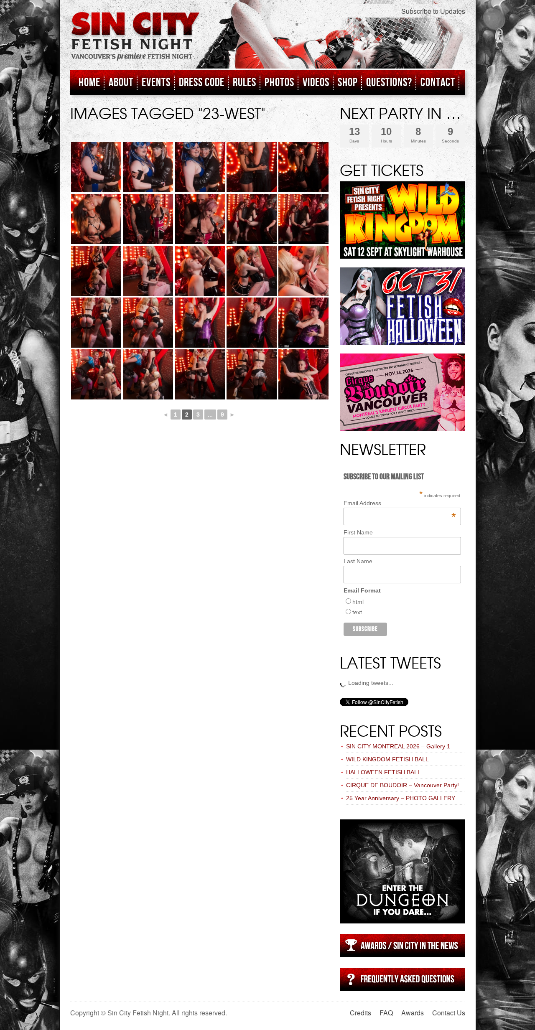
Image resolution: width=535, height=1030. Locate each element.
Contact (437, 82)
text (357, 612)
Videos (316, 82)
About (121, 82)
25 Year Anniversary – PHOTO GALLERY (400, 798)
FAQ (386, 1012)
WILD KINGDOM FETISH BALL (387, 759)
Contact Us (448, 1012)
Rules (244, 82)
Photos (279, 82)
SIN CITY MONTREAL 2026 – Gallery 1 (398, 746)
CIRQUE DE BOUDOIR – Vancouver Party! (402, 785)
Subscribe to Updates (433, 11)
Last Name (358, 561)
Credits (360, 1012)
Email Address (400, 503)
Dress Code (201, 82)
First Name (358, 532)
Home (89, 82)
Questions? (389, 82)
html (358, 601)
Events (156, 82)
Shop (348, 82)
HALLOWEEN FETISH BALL (383, 772)
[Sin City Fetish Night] (135, 44)
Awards (412, 1012)
